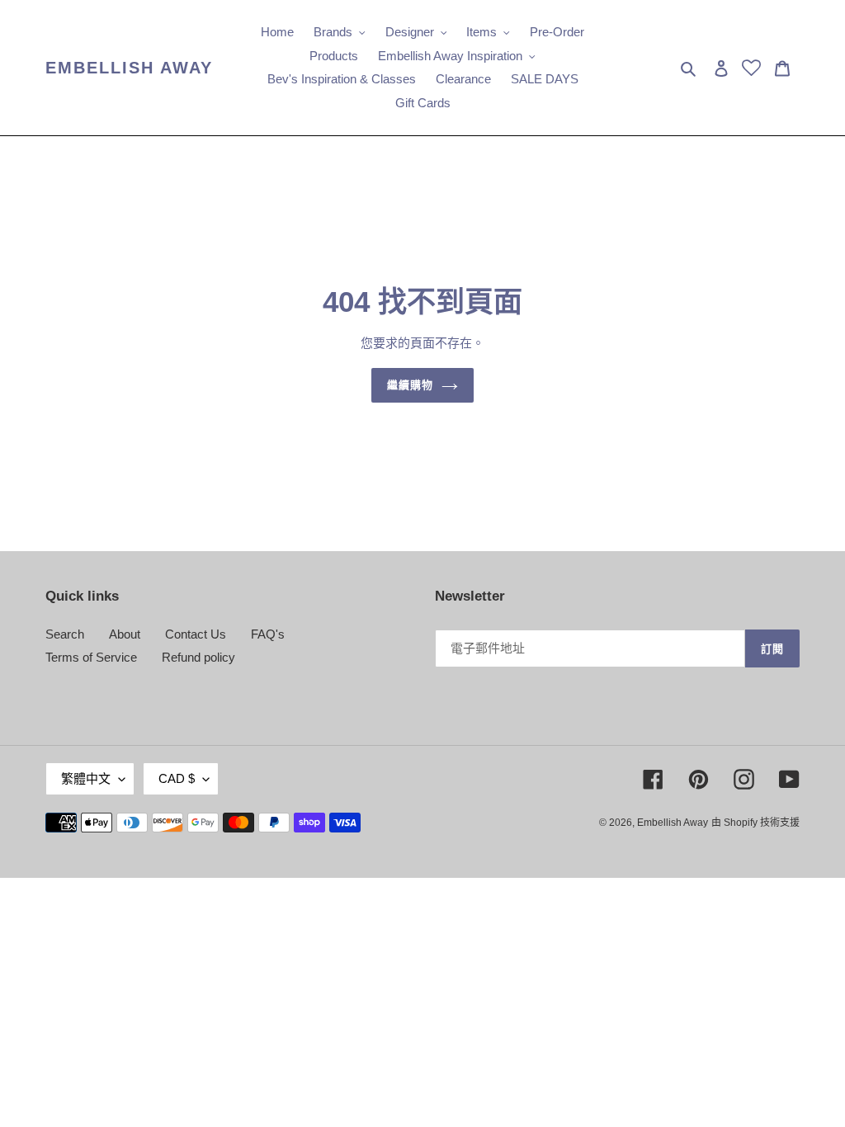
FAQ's (268, 634)
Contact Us (195, 634)
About (124, 634)
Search (64, 634)
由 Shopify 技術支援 (755, 822)
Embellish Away (129, 68)
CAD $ (176, 778)
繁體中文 (86, 778)
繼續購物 (410, 385)
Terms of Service (91, 657)
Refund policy (198, 657)
